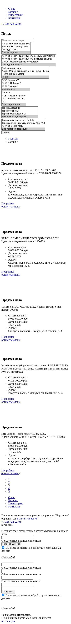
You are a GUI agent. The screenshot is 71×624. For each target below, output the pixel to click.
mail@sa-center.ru (27, 518)
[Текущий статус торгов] (20, 116)
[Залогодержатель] (14, 104)
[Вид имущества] (16, 52)
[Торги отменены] (20, 110)
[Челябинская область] (25, 74)
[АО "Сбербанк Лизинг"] (14, 98)
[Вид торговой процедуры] (23, 129)
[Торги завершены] (20, 108)
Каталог (13, 11)
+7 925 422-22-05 (11, 23)
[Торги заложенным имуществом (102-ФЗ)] (23, 123)
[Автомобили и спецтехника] (16, 43)
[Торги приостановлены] (20, 113)
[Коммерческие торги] (23, 126)
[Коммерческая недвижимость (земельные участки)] (29, 56)
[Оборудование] (16, 49)
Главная (13, 138)
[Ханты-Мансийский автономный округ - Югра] (25, 71)
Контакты (14, 17)
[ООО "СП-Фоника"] (16, 83)
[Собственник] (16, 89)
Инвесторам (15, 14)
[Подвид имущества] (29, 64)
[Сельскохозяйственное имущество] (29, 61)
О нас (11, 8)
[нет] (14, 101)
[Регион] (25, 77)
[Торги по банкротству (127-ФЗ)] (23, 120)
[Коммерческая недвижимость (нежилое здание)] (29, 58)
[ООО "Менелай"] (16, 80)
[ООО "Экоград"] (16, 86)
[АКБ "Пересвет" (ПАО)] (14, 95)
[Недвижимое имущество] (16, 46)
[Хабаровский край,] (25, 68)
